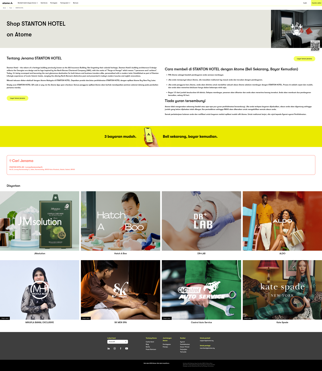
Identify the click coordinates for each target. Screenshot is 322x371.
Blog (147, 344)
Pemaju (165, 347)
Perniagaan (53, 3)
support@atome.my (206, 340)
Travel (10, 7)
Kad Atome (44, 3)
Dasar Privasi (184, 347)
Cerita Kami (150, 342)
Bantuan (75, 3)
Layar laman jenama (17, 98)
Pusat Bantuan (151, 349)
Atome (4, 7)
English (305, 3)
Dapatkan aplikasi (316, 3)
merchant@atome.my (207, 348)
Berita (148, 347)
